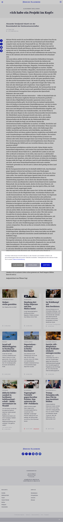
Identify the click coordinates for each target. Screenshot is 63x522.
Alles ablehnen (18, 265)
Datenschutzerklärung (19, 259)
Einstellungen (32, 265)
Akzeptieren (46, 265)
